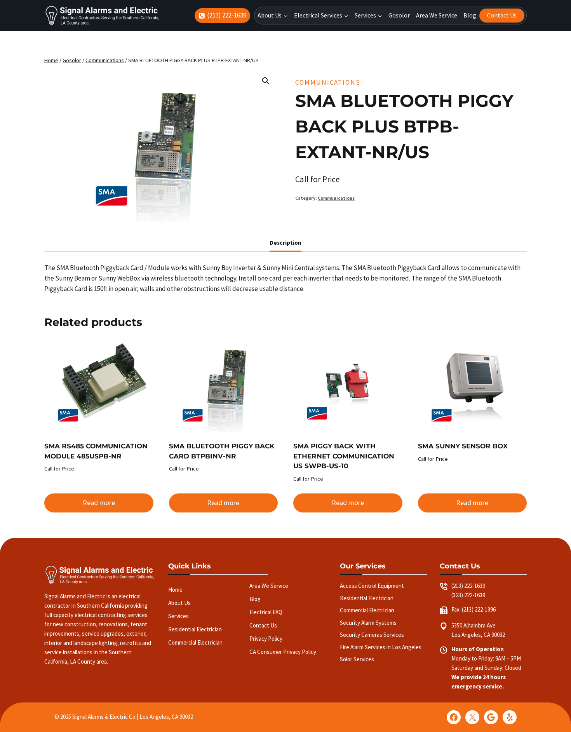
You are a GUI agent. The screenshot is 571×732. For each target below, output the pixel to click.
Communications (327, 82)
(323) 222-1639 (468, 595)
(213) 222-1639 (468, 585)
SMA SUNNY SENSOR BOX (463, 446)
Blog (469, 15)
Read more (99, 502)
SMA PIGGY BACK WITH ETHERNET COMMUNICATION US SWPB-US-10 (343, 456)
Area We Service (436, 15)
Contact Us (502, 15)
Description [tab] (285, 242)
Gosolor (399, 15)
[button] (266, 81)
